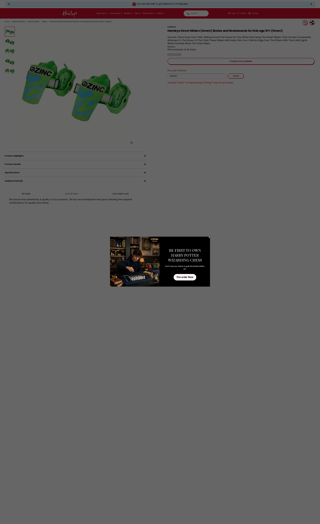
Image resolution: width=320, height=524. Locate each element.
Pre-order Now (185, 277)
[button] (209, 237)
